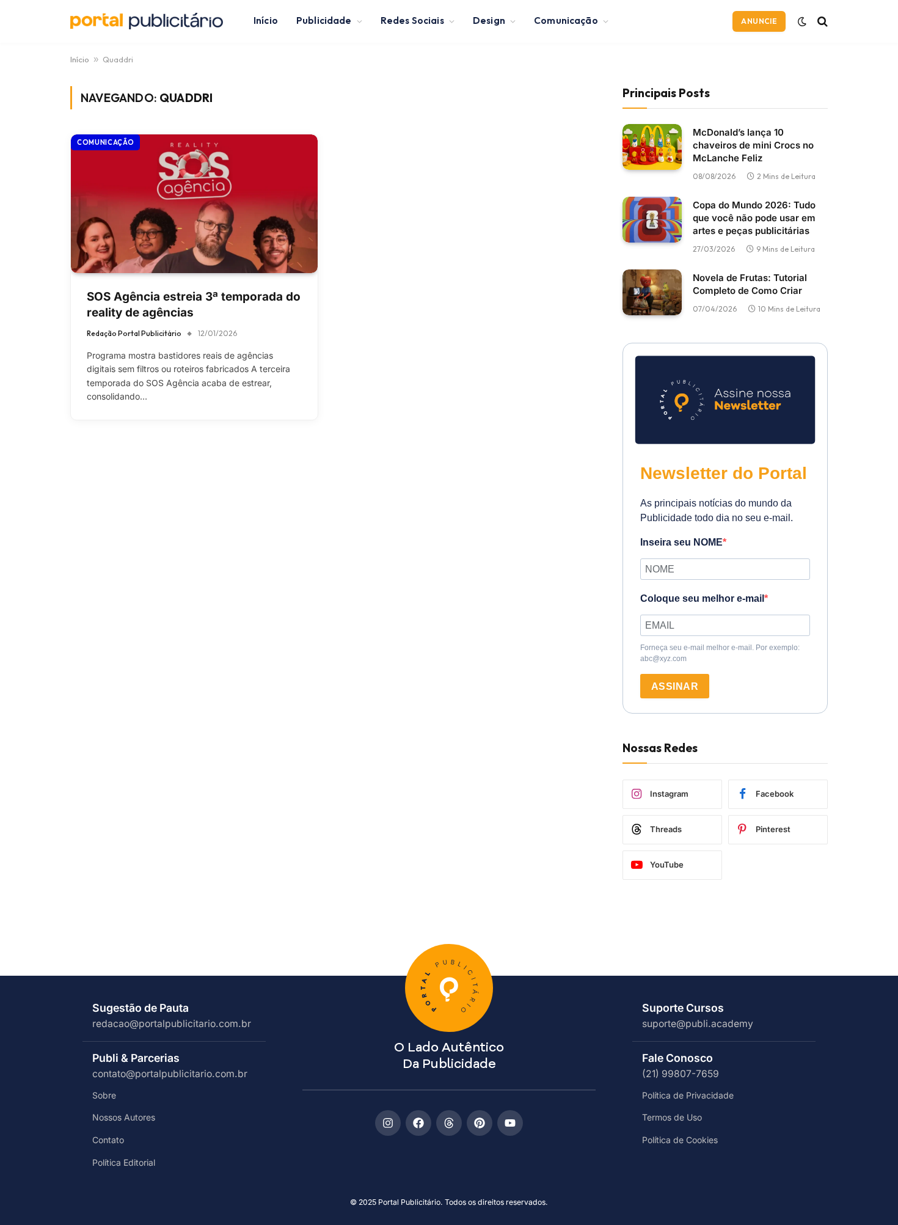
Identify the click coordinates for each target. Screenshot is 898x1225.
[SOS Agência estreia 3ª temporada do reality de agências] (194, 203)
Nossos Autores (123, 1117)
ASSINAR (674, 686)
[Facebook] (418, 1123)
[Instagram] (388, 1123)
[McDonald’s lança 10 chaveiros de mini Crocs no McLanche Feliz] (652, 147)
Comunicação (566, 20)
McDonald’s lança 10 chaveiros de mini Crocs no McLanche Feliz (753, 144)
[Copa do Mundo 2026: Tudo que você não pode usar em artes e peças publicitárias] (652, 220)
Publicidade (324, 20)
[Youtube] (510, 1123)
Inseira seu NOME (681, 542)
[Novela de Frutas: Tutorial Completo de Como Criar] (652, 292)
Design (489, 20)
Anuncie (759, 21)
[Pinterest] (479, 1123)
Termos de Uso (672, 1117)
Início (266, 20)
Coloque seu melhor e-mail (702, 598)
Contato (108, 1140)
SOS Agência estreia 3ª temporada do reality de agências (194, 305)
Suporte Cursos (683, 1007)
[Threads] (449, 1123)
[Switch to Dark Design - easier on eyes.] (802, 21)
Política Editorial (123, 1162)
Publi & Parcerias (136, 1057)
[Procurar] (821, 21)
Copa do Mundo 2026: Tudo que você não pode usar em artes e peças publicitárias (754, 217)
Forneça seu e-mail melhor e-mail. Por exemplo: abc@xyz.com (720, 653)
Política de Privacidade (688, 1095)
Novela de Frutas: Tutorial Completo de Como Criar (750, 283)
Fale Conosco (677, 1057)
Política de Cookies (680, 1140)
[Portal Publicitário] (146, 21)
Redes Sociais (412, 20)
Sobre (104, 1095)
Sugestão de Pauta (140, 1007)
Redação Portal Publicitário (134, 333)
